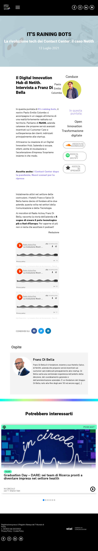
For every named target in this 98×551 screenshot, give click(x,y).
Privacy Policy (6, 531)
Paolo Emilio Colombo (56, 88)
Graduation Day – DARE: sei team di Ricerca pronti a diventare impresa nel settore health (43, 477)
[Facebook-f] (74, 7)
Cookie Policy (18, 531)
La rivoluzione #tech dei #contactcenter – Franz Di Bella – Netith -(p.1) (48, 266)
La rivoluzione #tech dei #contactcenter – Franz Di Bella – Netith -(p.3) (48, 318)
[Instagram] (80, 7)
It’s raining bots (47, 109)
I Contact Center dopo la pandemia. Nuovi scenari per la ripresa (37, 175)
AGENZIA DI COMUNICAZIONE (80, 528)
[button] (34, 331)
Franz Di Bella (43, 359)
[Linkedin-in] (86, 7)
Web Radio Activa (21, 266)
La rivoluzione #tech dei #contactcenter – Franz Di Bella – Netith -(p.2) (48, 292)
